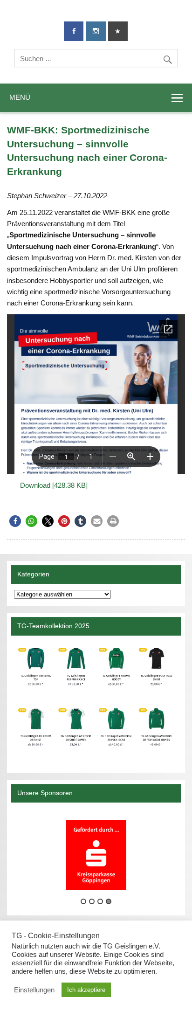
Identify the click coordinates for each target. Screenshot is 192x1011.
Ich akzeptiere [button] (86, 989)
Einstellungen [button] (34, 990)
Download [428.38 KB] (54, 485)
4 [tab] (108, 901)
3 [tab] (100, 901)
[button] (15, 521)
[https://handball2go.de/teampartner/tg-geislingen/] (96, 701)
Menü (19, 97)
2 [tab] (92, 901)
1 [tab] (83, 901)
